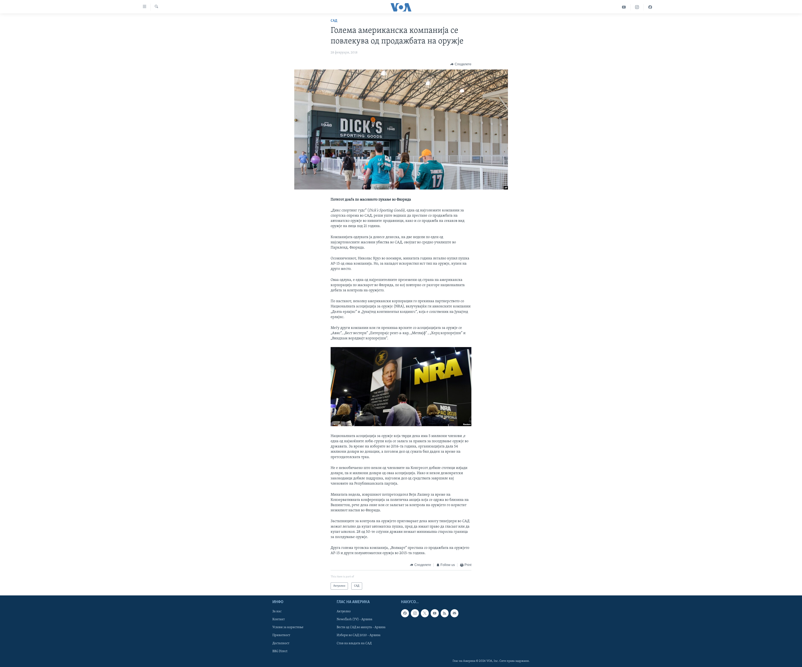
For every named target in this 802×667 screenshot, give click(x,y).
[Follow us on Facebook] (405, 613)
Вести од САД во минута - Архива (361, 627)
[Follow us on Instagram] (415, 613)
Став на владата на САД (354, 643)
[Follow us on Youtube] (435, 613)
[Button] (460, 64)
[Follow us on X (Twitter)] (425, 613)
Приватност (281, 635)
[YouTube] (624, 7)
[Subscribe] (454, 613)
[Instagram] (637, 7)
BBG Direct (279, 651)
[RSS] (445, 613)
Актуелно (344, 611)
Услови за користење (287, 627)
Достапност (280, 643)
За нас (277, 611)
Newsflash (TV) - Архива (354, 619)
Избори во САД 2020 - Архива (359, 635)
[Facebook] (650, 7)
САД (334, 21)
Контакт (278, 619)
